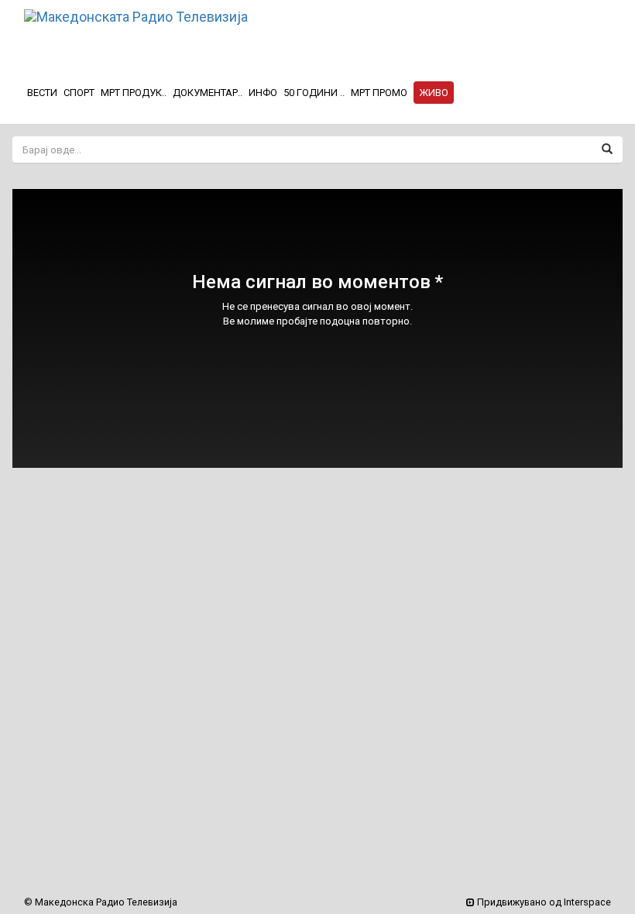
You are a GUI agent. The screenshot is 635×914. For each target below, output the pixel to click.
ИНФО (263, 92)
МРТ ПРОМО (379, 92)
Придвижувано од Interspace (543, 902)
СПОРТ (79, 92)
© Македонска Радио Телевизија (100, 902)
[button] (433, 93)
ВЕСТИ (42, 92)
